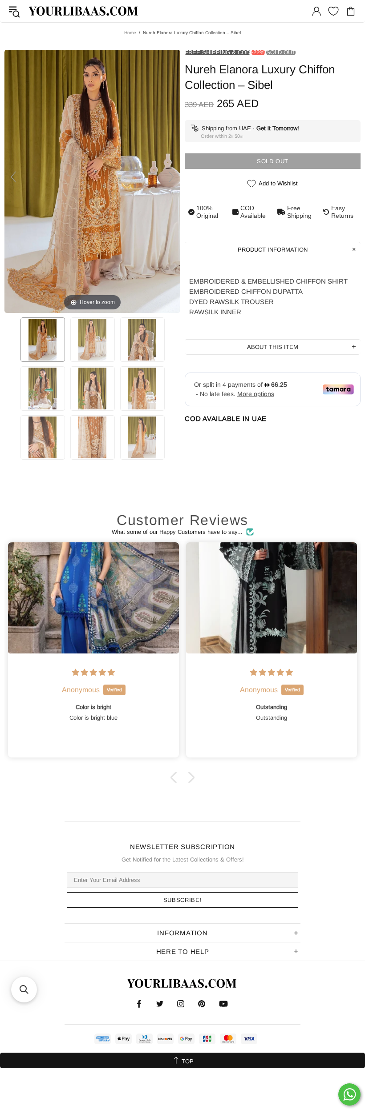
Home (130, 32)
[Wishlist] (333, 11)
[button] (176, 777)
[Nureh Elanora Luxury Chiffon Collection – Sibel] (42, 339)
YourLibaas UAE (84, 11)
